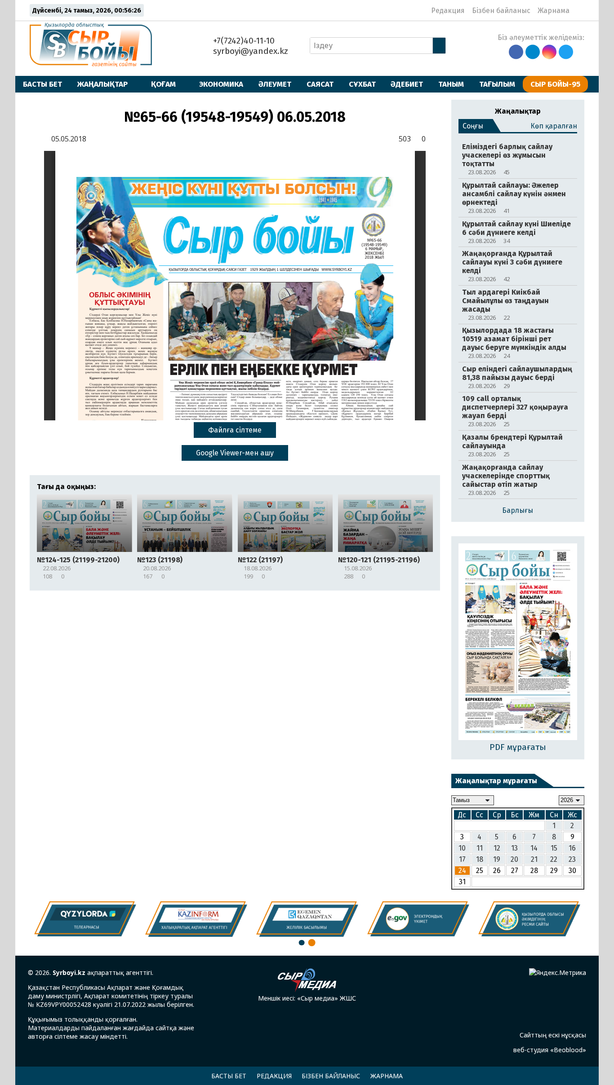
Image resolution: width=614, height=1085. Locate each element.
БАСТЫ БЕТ (42, 83)
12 (497, 848)
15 (554, 848)
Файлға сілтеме (235, 430)
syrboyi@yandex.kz (249, 51)
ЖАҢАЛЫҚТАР (102, 83)
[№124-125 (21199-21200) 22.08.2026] (517, 642)
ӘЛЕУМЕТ (274, 83)
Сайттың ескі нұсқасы (553, 1035)
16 (572, 848)
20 (514, 859)
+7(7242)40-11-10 (243, 40)
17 (462, 859)
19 (496, 859)
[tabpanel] (529, 919)
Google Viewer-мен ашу (235, 453)
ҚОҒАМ (163, 83)
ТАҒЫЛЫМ (497, 83)
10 (462, 848)
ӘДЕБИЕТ (407, 83)
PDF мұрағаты (517, 747)
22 (553, 859)
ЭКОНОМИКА (221, 83)
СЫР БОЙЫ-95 (555, 83)
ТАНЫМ (451, 83)
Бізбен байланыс (501, 10)
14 (534, 848)
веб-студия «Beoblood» (549, 1049)
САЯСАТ (320, 83)
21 (534, 859)
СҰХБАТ (362, 83)
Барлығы (517, 510)
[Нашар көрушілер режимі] (579, 10)
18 (479, 859)
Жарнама (554, 10)
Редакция (448, 10)
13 (514, 848)
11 (479, 848)
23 (572, 859)
